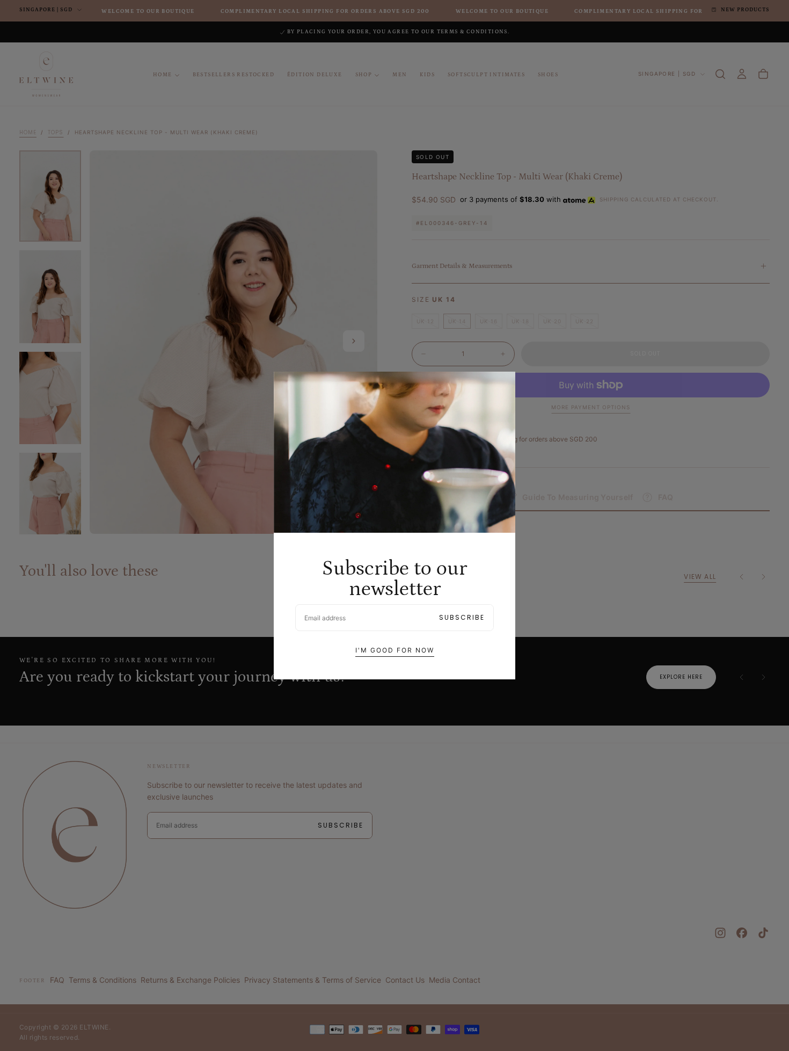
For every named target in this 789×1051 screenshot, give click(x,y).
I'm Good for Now (394, 650)
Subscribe (462, 617)
